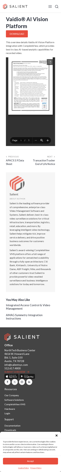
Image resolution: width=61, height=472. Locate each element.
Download (17, 33)
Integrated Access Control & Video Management (28, 307)
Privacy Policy (35, 468)
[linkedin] (29, 382)
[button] (56, 435)
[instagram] (22, 382)
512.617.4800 (12, 368)
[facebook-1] (7, 382)
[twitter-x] (15, 382)
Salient (14, 194)
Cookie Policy (23, 468)
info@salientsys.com (16, 364)
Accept (30, 461)
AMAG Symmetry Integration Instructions (24, 316)
